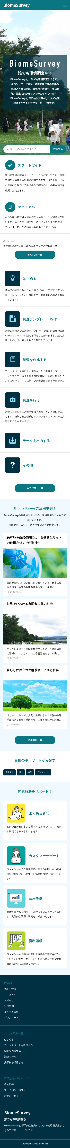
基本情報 (9, 772)
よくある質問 (11, 1011)
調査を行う (10, 1056)
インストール (43, 772)
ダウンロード (11, 1017)
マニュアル (10, 994)
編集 (30, 772)
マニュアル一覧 (13, 1033)
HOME (8, 982)
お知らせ (9, 1000)
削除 (21, 772)
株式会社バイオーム (16, 1078)
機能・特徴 (10, 988)
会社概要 (9, 1084)
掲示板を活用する (13, 1062)
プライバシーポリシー (16, 1090)
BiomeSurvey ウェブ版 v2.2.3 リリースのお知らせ (30, 245)
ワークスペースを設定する (18, 1045)
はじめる (9, 1039)
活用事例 (9, 1006)
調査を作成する (12, 1051)
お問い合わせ (11, 1095)
